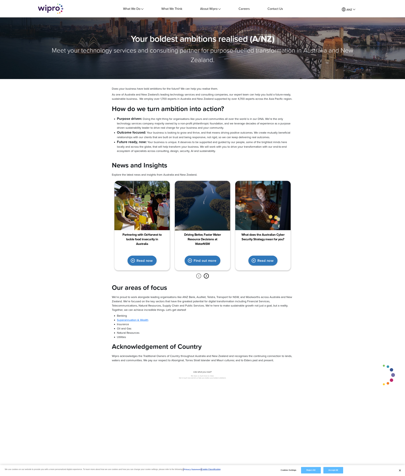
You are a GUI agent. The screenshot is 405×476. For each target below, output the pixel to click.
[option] (142, 225)
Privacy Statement (192, 469)
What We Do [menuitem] (131, 8)
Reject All (310, 470)
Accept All (333, 470)
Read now (145, 260)
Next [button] (206, 275)
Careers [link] (244, 8)
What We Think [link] (171, 8)
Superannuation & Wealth (132, 320)
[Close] (399, 470)
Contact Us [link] (275, 8)
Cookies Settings (288, 470)
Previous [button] (198, 275)
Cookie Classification (211, 469)
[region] (202, 470)
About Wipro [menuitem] (209, 8)
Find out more (205, 260)
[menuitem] (348, 9)
